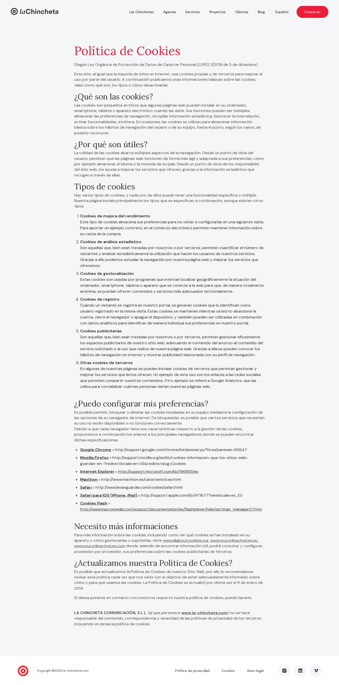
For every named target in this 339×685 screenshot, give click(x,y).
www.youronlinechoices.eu (234, 540)
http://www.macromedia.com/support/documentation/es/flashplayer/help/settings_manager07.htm (171, 509)
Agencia (169, 12)
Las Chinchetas (141, 12)
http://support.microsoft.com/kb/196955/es (158, 471)
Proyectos (217, 12)
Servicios (192, 12)
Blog (261, 12)
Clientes (241, 12)
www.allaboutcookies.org (185, 540)
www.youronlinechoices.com (99, 545)
